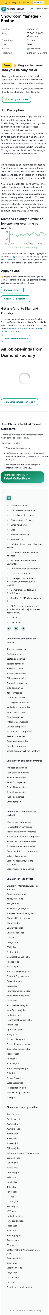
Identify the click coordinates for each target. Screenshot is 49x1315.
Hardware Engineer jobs (18, 991)
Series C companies (16, 787)
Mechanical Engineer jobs (19, 1020)
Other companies (15, 801)
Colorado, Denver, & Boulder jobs (23, 1153)
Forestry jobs (13, 966)
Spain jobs (12, 1263)
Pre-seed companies (17, 767)
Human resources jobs (18, 995)
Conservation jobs (16, 927)
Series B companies (16, 782)
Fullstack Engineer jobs (18, 976)
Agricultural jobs (15, 898)
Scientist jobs (13, 1063)
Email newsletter (19, 525)
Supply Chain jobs (15, 1078)
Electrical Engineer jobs (18, 957)
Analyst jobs (13, 903)
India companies (15, 688)
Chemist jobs (13, 923)
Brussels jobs (13, 1143)
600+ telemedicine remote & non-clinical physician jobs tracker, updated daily (24, 609)
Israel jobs (12, 1182)
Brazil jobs (12, 1138)
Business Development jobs (20, 913)
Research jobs (14, 1053)
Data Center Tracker (20, 573)
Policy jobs (12, 1034)
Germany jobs (14, 1172)
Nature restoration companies (21, 841)
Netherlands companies (18, 707)
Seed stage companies (18, 772)
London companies (16, 697)
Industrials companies (17, 856)
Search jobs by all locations (20, 1287)
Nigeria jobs (13, 1225)
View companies (19, 505)
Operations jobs (14, 1029)
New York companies (17, 712)
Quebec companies (16, 726)
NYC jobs (11, 1211)
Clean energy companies (19, 822)
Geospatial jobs (14, 981)
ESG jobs (11, 947)
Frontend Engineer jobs (18, 971)
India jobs (11, 1177)
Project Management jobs (19, 1044)
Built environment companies (21, 846)
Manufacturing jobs (16, 1010)
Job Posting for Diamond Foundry (18, 13)
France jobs (12, 1167)
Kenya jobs (12, 1191)
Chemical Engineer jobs (18, 918)
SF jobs (10, 1245)
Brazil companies (15, 668)
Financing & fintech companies (22, 851)
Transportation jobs (16, 1087)
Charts (45, 8)
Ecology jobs (13, 952)
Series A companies (16, 777)
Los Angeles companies (18, 702)
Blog (13, 529)
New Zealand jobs (15, 1221)
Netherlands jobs (15, 1216)
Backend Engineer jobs (18, 908)
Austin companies (15, 654)
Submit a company (20, 534)
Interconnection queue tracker (25, 568)
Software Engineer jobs (18, 1068)
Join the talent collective (23, 510)
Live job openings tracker (23, 515)
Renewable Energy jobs (18, 1049)
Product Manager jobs (17, 1039)
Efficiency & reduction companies (23, 836)
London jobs (13, 1201)
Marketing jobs (14, 1015)
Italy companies (14, 692)
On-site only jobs (15, 1119)
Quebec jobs (13, 1240)
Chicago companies (16, 678)
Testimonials (17, 539)
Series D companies (16, 792)
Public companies (15, 796)
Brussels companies (16, 673)
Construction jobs (15, 932)
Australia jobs (13, 1129)
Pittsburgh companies (17, 722)
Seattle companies (16, 736)
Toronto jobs (13, 1277)
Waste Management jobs (19, 1092)
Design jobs (12, 942)
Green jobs (12, 986)
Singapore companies (17, 741)
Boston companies (16, 659)
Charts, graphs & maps (22, 520)
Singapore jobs (14, 1258)
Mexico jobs (12, 1206)
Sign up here (38, 2)
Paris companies (15, 717)
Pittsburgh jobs (14, 1235)
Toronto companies (16, 746)
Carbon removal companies (20, 869)
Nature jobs (12, 1024)
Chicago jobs (13, 1148)
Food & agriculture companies (21, 831)
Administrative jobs (16, 894)
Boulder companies (16, 663)
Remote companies (16, 649)
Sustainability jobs (16, 1083)
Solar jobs (11, 1073)
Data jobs (11, 937)
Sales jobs (12, 1058)
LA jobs (10, 1196)
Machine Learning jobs (18, 1005)
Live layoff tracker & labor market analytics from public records (21, 581)
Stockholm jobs (14, 1267)
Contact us (11, 259)
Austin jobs (12, 1124)
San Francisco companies (19, 731)
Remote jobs (13, 1114)
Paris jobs (11, 1230)
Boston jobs (12, 1133)
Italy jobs (11, 1187)
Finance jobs (13, 961)
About (38, 8)
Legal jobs (12, 1000)
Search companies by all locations (23, 751)
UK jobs (10, 1282)
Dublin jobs (12, 1162)
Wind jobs (11, 1097)
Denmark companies (17, 683)
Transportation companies (19, 827)
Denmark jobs (13, 1158)
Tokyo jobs (12, 1272)
